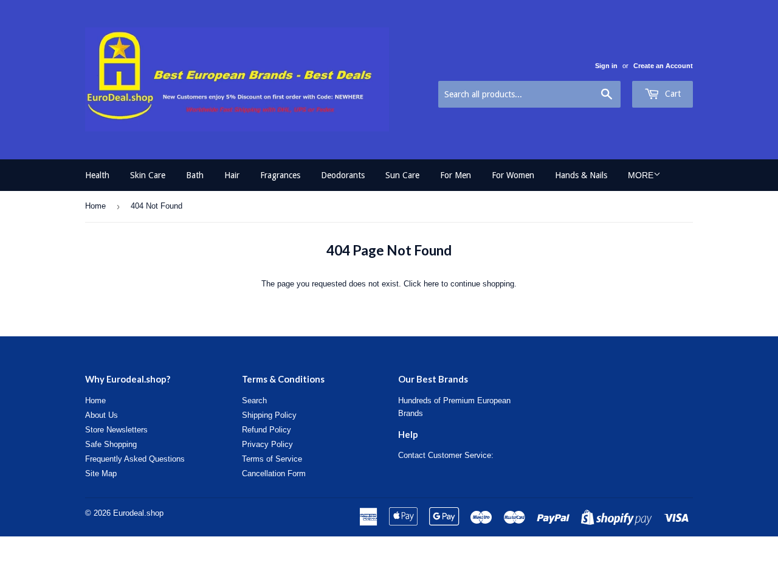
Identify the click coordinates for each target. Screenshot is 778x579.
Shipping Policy (269, 415)
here (431, 283)
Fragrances (280, 175)
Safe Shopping (111, 444)
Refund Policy (266, 429)
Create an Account (663, 65)
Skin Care (147, 175)
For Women (513, 175)
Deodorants (343, 175)
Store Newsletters (116, 429)
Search (254, 400)
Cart (672, 94)
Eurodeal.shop (138, 513)
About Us (101, 415)
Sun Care (402, 175)
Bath (195, 175)
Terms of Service (272, 458)
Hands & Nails (581, 175)
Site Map (101, 473)
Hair (231, 175)
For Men (455, 175)
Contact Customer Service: (446, 455)
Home (95, 205)
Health (97, 175)
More (640, 175)
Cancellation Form (274, 473)
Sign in (606, 65)
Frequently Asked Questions (135, 458)
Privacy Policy (267, 444)
